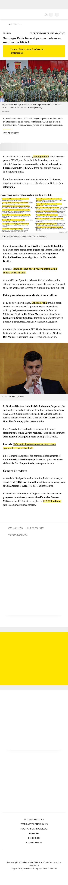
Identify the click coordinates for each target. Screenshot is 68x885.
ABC (8, 14)
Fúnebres (34, 834)
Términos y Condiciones (34, 824)
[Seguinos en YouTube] (36, 872)
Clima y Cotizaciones (40, 14)
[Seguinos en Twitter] (32, 872)
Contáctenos (34, 843)
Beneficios (34, 838)
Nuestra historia (34, 820)
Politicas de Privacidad (34, 829)
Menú (64, 15)
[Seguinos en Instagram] (39, 872)
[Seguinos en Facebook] (29, 872)
